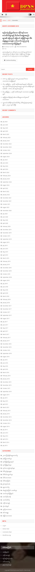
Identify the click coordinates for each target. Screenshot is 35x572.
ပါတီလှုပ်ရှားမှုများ (7, 471)
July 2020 (5, 214)
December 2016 (7, 344)
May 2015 (5, 401)
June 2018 (5, 287)
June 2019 (5, 248)
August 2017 (6, 318)
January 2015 (6, 414)
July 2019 (5, 245)
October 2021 (6, 204)
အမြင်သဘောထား (7, 516)
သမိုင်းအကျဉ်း (6, 503)
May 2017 (5, 328)
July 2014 (5, 429)
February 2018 (6, 299)
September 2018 (7, 277)
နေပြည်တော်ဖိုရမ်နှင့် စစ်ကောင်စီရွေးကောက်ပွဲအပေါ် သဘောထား (16, 98)
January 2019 (6, 264)
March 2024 (6, 172)
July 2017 (5, 321)
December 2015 (7, 382)
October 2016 (6, 350)
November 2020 (7, 210)
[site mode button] (30, 14)
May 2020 (5, 220)
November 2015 (7, 385)
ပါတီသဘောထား (7, 477)
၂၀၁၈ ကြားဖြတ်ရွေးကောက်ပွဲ (10, 455)
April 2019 (5, 255)
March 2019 (6, 258)
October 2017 (6, 312)
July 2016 (5, 360)
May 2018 (5, 290)
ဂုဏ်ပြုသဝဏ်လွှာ (7, 458)
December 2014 (7, 417)
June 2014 (5, 433)
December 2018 (7, 267)
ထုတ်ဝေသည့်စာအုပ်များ (9, 468)
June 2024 (5, 163)
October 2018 (6, 274)
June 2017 (5, 325)
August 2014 (6, 426)
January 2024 (6, 179)
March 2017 (6, 334)
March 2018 (6, 296)
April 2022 (5, 188)
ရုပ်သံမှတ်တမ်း (6, 484)
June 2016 (5, 363)
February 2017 (6, 337)
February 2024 (6, 175)
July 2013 (5, 445)
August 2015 (6, 394)
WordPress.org (7, 535)
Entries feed (6, 529)
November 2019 (7, 233)
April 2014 (5, 439)
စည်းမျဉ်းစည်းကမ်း (7, 558)
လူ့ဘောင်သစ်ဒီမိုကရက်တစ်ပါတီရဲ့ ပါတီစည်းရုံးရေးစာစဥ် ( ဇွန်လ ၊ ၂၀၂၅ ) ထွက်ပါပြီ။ (17, 104)
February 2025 (6, 137)
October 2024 (6, 150)
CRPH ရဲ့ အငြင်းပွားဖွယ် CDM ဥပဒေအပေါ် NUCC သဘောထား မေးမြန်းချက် (15, 80)
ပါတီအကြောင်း (6, 481)
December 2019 (7, 229)
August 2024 (6, 156)
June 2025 (5, 125)
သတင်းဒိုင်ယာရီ (7, 497)
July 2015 (5, 398)
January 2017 (6, 341)
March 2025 (6, 134)
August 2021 (6, 207)
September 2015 (7, 391)
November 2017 (7, 309)
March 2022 (6, 191)
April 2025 (5, 131)
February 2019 (6, 261)
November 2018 (7, 271)
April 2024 (5, 169)
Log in (4, 525)
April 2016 (5, 369)
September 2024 (7, 153)
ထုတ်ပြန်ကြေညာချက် (8, 462)
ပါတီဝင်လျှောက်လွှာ (8, 474)
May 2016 (5, 366)
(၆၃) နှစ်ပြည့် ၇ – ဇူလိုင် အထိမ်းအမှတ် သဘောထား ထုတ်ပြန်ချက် (18, 93)
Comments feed (7, 532)
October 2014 (6, 423)
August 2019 (6, 242)
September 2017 (7, 315)
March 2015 (6, 407)
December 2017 (7, 306)
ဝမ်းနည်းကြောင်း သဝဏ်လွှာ (10, 490)
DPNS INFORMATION (21, 46)
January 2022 (6, 194)
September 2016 (7, 353)
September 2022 (7, 182)
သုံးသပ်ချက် (6, 506)
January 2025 (6, 140)
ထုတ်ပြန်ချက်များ (7, 465)
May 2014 (5, 436)
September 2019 (7, 239)
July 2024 (5, 160)
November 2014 (7, 420)
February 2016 (6, 375)
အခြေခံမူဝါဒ (6, 552)
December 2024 (7, 144)
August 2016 (6, 356)
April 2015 (5, 404)
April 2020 (5, 223)
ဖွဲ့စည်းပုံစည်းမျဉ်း (7, 565)
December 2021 (7, 198)
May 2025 (5, 128)
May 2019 (5, 252)
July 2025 (5, 121)
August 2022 (6, 185)
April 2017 (5, 331)
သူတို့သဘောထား (7, 509)
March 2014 (6, 442)
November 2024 (7, 147)
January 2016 (6, 379)
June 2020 (5, 217)
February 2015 (6, 410)
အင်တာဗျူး (5, 512)
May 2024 (5, 166)
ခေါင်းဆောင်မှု (6, 561)
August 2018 (6, 280)
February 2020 (6, 226)
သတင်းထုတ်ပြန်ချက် (8, 493)
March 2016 (6, 372)
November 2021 (7, 201)
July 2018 (5, 283)
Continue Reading (11, 60)
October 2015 (6, 388)
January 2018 (6, 302)
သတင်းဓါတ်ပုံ (6, 500)
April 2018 (5, 293)
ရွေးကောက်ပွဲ (6, 487)
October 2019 (6, 236)
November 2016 (7, 347)
